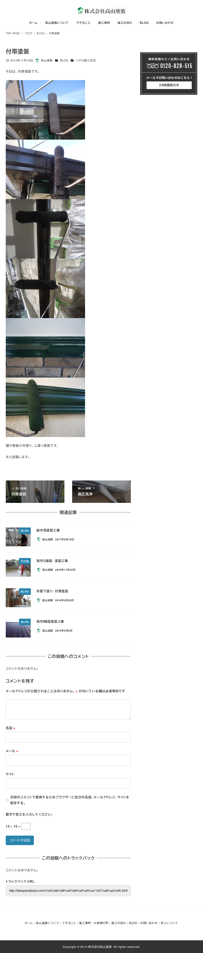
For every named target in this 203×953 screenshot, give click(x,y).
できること (69, 923)
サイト (10, 774)
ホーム (29, 923)
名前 (10, 728)
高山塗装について (47, 923)
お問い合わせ (149, 923)
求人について (169, 923)
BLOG (64, 60)
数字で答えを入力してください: (29, 814)
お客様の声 (101, 923)
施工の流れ (118, 923)
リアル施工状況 (86, 60)
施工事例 (85, 923)
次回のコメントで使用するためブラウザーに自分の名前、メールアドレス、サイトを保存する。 (69, 800)
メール (12, 751)
